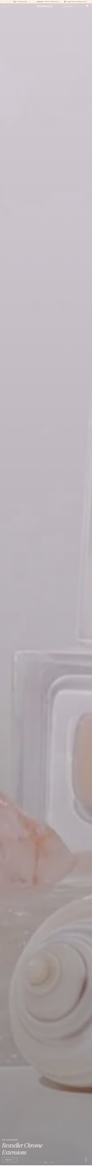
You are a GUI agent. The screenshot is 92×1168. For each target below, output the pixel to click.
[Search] (8, 6)
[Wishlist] (77, 6)
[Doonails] (44, 6)
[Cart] (86, 6)
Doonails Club (68, 6)
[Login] (82, 6)
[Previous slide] (41, 1162)
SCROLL (86, 1159)
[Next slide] (51, 1162)
